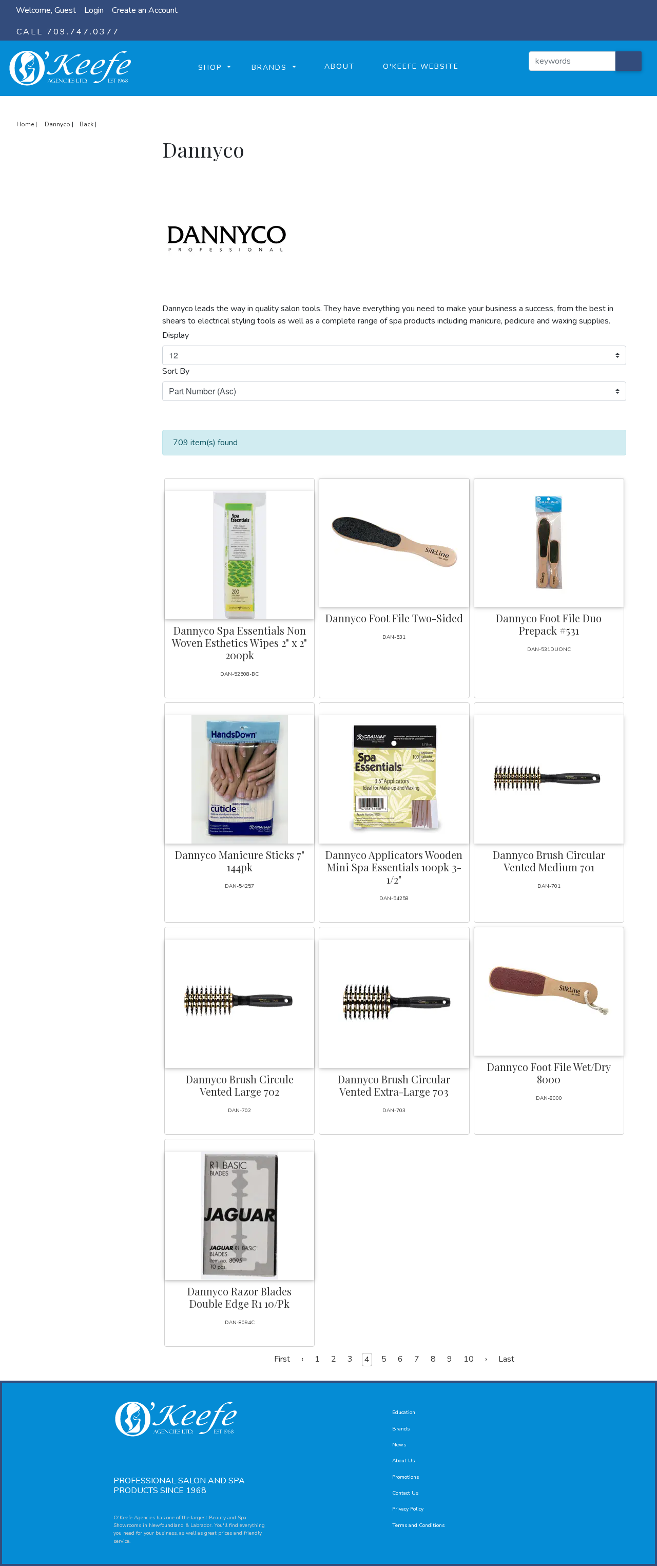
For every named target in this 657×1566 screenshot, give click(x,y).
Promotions (405, 1477)
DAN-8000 (549, 1098)
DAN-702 (239, 1110)
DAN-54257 (239, 886)
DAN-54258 (394, 898)
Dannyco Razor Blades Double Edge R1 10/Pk (239, 1297)
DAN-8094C (240, 1322)
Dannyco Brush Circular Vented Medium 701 (549, 861)
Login (94, 10)
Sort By (175, 371)
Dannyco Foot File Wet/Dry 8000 (549, 1073)
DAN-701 (549, 886)
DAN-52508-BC (239, 674)
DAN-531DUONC (549, 649)
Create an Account (145, 10)
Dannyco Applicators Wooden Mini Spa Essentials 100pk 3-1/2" (393, 867)
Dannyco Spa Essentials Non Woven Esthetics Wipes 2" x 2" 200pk (239, 642)
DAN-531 (393, 637)
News (399, 1444)
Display (175, 335)
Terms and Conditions (418, 1525)
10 (468, 1359)
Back (86, 124)
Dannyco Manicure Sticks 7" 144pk (239, 861)
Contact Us (405, 1493)
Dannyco (57, 124)
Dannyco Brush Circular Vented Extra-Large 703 (394, 1085)
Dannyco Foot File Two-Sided (394, 618)
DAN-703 (393, 1110)
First (282, 1359)
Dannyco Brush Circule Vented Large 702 (240, 1085)
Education (403, 1412)
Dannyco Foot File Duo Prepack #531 (549, 624)
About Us (403, 1460)
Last (506, 1359)
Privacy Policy (407, 1509)
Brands (401, 1429)
